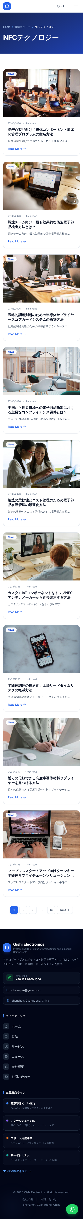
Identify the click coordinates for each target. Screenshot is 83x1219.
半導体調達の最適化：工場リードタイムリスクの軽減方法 (41, 687)
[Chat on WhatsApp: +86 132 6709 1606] (72, 1209)
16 (51, 909)
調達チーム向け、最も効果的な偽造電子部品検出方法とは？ (41, 224)
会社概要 (27, 1199)
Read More (15, 148)
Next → (64, 909)
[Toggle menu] (76, 6)
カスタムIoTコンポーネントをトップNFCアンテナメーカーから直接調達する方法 (40, 595)
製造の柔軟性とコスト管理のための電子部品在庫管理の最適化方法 (41, 502)
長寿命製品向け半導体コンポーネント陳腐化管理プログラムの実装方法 (41, 131)
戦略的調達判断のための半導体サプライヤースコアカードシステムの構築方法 (41, 317)
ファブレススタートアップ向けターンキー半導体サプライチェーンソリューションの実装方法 (41, 873)
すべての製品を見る (15, 1171)
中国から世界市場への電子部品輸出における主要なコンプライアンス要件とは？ (41, 409)
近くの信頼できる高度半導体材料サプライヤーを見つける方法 (41, 780)
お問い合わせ (48, 1199)
